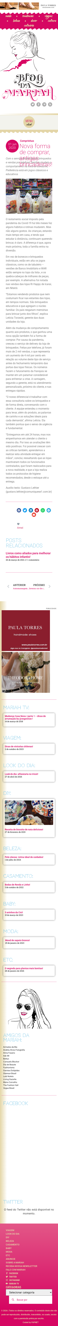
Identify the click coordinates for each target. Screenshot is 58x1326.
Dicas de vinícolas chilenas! (19, 746)
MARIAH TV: (16, 707)
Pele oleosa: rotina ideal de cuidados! (24, 857)
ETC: (8, 959)
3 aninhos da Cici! (14, 912)
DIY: (7, 793)
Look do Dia (12, 1234)
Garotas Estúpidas (11, 1070)
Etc (8, 1255)
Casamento (12, 1244)
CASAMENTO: (18, 876)
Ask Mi (6, 1056)
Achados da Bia (10, 1047)
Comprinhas (27, 140)
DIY (7, 1237)
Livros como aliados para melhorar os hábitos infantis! (28, 554)
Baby (9, 1248)
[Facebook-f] (38, 104)
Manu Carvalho (10, 1082)
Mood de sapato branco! (17, 940)
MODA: (10, 931)
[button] (19, 510)
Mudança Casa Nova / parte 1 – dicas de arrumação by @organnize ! (25, 717)
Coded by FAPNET (31, 1322)
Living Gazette (9, 1079)
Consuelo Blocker (11, 1061)
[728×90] (29, 8)
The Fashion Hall (10, 1085)
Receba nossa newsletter (21, 1266)
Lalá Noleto (8, 1076)
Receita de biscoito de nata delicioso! (24, 829)
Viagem (10, 1230)
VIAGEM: (12, 738)
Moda (9, 1251)
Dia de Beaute (9, 1064)
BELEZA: (12, 848)
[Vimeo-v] (44, 104)
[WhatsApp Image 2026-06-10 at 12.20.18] (26, 691)
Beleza (10, 1241)
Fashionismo (9, 1067)
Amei (20, 527)
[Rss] (50, 104)
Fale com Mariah (15, 1269)
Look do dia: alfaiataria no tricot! (21, 774)
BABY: (9, 904)
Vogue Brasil (8, 1088)
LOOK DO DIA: (19, 765)
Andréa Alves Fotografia (14, 1050)
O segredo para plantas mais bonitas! (24, 968)
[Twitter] (33, 104)
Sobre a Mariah (15, 1262)
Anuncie (10, 1259)
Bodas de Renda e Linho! (17, 884)
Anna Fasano (9, 1053)
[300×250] (26, 650)
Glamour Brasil (9, 1073)
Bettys (6, 1058)
